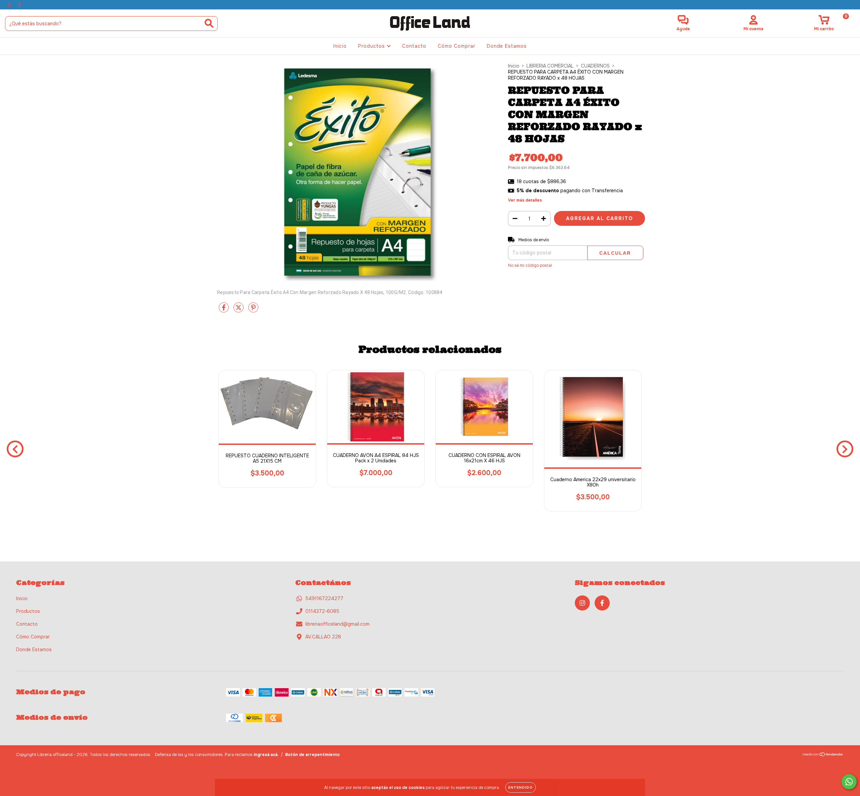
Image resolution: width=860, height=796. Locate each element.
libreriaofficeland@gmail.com (337, 624)
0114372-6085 (322, 611)
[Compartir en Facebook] (224, 310)
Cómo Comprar (456, 46)
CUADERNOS (595, 66)
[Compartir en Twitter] (239, 310)
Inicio (340, 46)
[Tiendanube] (823, 755)
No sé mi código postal (530, 265)
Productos (372, 46)
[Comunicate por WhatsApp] (849, 781)
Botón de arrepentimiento (312, 754)
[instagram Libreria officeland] (10, 5)
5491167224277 (324, 598)
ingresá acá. (266, 754)
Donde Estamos (507, 46)
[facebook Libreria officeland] (19, 5)
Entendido (520, 787)
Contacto (414, 46)
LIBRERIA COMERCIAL (550, 66)
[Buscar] (209, 23)
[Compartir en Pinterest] (253, 310)
